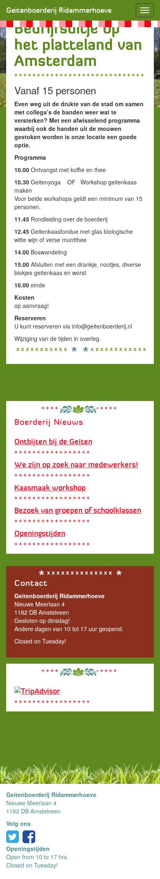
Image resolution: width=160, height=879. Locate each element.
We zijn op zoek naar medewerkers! (76, 464)
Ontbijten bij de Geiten (53, 441)
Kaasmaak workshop (50, 487)
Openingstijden (39, 533)
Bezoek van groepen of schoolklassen (77, 510)
